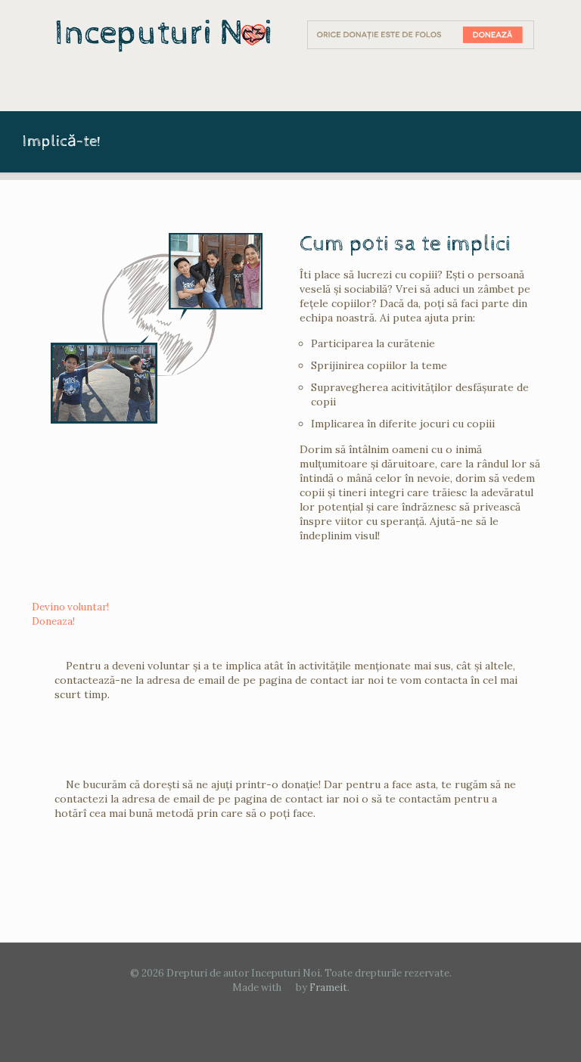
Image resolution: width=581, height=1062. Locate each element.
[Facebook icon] (291, 1008)
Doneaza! (53, 621)
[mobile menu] (44, 89)
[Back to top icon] (508, 1031)
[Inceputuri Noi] (163, 34)
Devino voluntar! (70, 607)
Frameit (328, 987)
